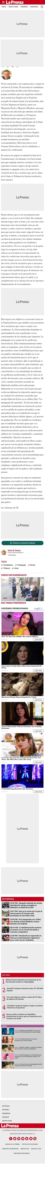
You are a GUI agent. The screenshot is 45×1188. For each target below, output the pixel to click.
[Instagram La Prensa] (19, 1138)
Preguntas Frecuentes (21, 1153)
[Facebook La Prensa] (10, 1138)
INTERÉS (5, 1110)
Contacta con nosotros (10, 1149)
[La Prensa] (10, 1126)
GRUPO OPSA (7, 1121)
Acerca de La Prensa (12, 1144)
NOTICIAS (6, 1106)
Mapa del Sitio (36, 1149)
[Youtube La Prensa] (23, 1138)
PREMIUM (6, 1113)
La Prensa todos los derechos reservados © (22, 1130)
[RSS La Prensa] (35, 1138)
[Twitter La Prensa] (14, 1138)
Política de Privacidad (30, 1144)
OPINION (5, 1117)
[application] (22, 589)
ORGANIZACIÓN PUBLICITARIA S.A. (22, 1134)
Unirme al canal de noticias (24, 543)
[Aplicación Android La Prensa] (31, 1138)
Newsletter (25, 1149)
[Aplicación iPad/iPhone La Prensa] (27, 1138)
